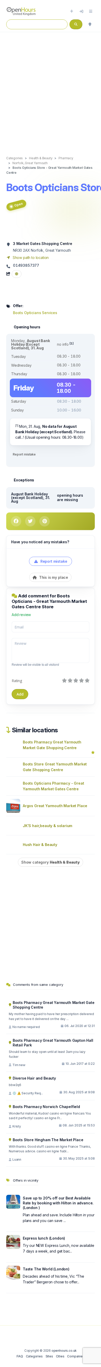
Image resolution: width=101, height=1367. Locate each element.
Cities (60, 1356)
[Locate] (90, 24)
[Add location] (71, 11)
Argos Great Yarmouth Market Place (55, 806)
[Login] (81, 11)
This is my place (53, 577)
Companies (75, 1356)
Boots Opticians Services (35, 312)
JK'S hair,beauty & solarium (47, 825)
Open (18, 205)
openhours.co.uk (64, 1350)
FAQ (20, 1356)
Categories (34, 1356)
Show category (50, 862)
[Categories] (90, 11)
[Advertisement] (50, 88)
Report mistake (24, 454)
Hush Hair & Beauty (40, 844)
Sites (49, 1356)
